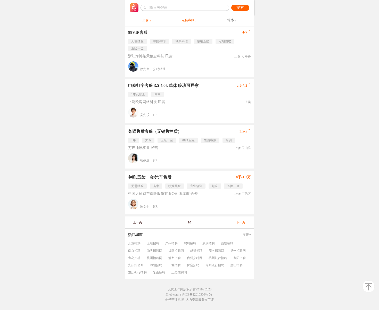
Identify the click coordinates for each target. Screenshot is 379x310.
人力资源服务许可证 (200, 299)
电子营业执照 (174, 299)
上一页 (137, 222)
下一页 (240, 222)
